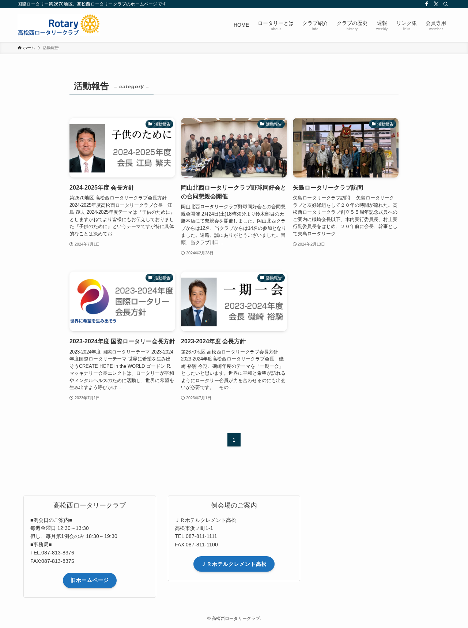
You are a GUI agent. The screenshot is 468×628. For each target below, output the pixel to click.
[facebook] (426, 4)
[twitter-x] (436, 4)
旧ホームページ (90, 580)
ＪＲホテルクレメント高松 (234, 564)
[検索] (445, 4)
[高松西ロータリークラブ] (59, 25)
